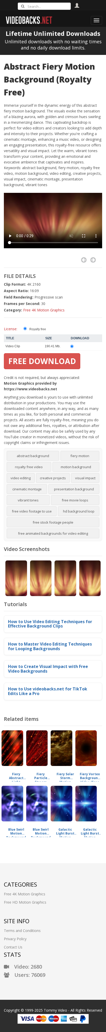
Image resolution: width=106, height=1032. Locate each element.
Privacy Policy (15, 938)
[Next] (93, 260)
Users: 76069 (27, 974)
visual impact (85, 478)
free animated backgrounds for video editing (53, 533)
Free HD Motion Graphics (25, 902)
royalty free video (29, 467)
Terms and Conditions (22, 930)
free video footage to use (32, 511)
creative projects (53, 478)
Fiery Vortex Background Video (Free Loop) (90, 776)
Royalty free (37, 329)
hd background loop (78, 511)
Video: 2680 (25, 966)
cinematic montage (27, 489)
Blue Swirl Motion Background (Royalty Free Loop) (16, 832)
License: (10, 328)
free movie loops (75, 500)
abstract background (33, 455)
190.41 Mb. (52, 346)
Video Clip (12, 346)
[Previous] (83, 260)
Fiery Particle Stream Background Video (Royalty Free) (41, 776)
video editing (21, 478)
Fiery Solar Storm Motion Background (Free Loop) (65, 776)
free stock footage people (53, 522)
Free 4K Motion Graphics (44, 310)
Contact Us (13, 947)
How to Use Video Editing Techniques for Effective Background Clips (50, 624)
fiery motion (79, 455)
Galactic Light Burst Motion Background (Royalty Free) (65, 832)
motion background (76, 467)
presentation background (74, 489)
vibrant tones (28, 500)
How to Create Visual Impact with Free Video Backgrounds (48, 669)
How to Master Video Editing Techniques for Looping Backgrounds (50, 646)
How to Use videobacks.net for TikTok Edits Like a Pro (47, 691)
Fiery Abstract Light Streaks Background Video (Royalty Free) (16, 776)
